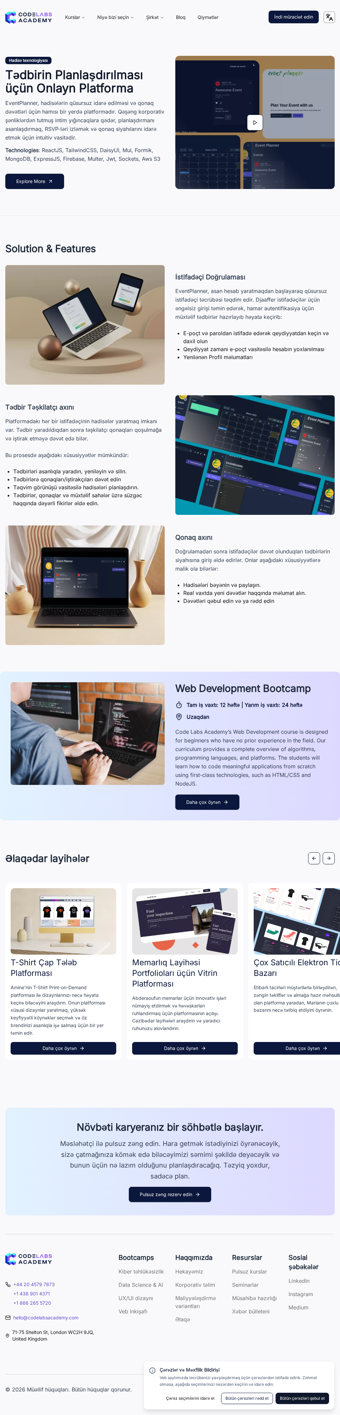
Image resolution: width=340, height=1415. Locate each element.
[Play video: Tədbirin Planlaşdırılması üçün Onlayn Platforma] (255, 123)
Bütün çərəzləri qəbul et (302, 1398)
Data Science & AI (141, 1284)
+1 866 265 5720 (32, 1303)
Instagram (301, 1294)
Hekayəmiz (189, 1271)
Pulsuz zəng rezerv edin (166, 1194)
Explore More (30, 181)
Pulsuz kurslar (249, 1271)
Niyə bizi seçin (113, 17)
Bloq (181, 17)
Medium (298, 1307)
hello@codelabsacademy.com (45, 1317)
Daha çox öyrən (203, 802)
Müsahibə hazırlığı (254, 1298)
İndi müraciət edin (293, 17)
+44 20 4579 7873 (34, 1284)
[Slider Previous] (314, 858)
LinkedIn (299, 1280)
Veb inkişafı (133, 1311)
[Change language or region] (329, 17)
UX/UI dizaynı (136, 1298)
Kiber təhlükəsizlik (141, 1271)
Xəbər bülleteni (251, 1311)
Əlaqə (182, 1319)
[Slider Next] (329, 858)
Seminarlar (245, 1284)
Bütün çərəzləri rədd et (247, 1398)
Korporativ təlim (195, 1284)
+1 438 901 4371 (31, 1293)
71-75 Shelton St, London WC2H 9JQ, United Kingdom (53, 1335)
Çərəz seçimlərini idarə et (190, 1398)
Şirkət (152, 17)
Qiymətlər (208, 17)
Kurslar (72, 17)
